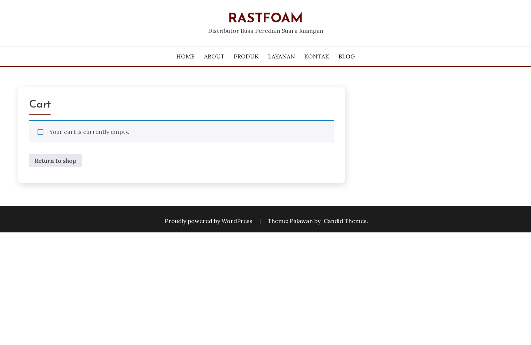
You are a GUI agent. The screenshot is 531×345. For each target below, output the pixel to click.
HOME (185, 56)
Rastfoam (265, 19)
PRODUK (246, 56)
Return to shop (55, 160)
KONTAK (316, 56)
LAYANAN (281, 56)
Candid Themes (345, 220)
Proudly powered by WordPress (209, 220)
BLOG (346, 56)
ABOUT (214, 56)
